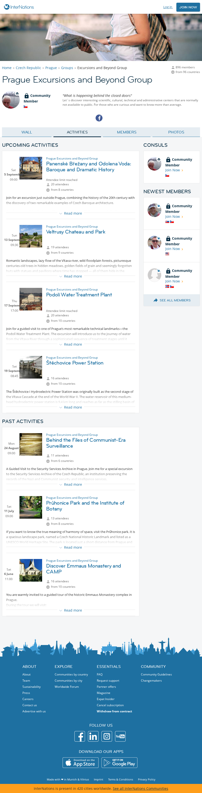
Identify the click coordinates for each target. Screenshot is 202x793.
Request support (108, 680)
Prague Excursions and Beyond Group (72, 158)
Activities (77, 132)
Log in (168, 7)
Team (26, 680)
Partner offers (106, 687)
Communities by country (71, 674)
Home (7, 67)
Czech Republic (28, 67)
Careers (28, 699)
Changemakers (151, 680)
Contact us (29, 705)
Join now (188, 7)
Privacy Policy (146, 779)
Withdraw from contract (114, 711)
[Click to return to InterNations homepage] (19, 7)
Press (26, 693)
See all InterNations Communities (140, 788)
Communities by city (68, 680)
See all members (175, 300)
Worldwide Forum (67, 687)
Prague (51, 67)
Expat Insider (106, 699)
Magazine (103, 693)
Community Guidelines (156, 674)
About (26, 674)
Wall (26, 132)
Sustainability (31, 687)
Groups (67, 67)
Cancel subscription (110, 705)
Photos (176, 132)
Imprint (98, 779)
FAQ (99, 674)
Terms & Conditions (120, 779)
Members (126, 132)
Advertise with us (34, 711)
